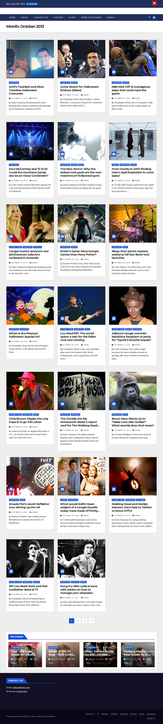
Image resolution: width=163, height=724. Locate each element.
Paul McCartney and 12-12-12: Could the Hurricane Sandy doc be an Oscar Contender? (28, 172)
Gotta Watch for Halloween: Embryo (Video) (79, 88)
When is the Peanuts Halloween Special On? (24, 335)
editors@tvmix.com (21, 687)
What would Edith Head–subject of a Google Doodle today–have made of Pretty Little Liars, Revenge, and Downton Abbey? (79, 510)
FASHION (115, 164)
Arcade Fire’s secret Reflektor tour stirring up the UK (29, 505)
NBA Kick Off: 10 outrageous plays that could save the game (131, 90)
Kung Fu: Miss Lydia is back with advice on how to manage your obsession (78, 589)
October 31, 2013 (19, 98)
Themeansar (50, 716)
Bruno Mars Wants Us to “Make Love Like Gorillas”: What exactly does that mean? (133, 422)
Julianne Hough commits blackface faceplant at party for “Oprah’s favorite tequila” (131, 337)
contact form (21, 691)
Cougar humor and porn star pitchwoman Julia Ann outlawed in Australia (29, 254)
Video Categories (91, 17)
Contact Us (41, 17)
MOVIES (74, 82)
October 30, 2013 (71, 181)
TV (98, 714)
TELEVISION (24, 329)
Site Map (58, 17)
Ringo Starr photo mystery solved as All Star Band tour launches (131, 254)
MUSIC (81, 164)
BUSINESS (151, 714)
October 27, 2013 (71, 598)
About (25, 17)
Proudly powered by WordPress (18, 716)
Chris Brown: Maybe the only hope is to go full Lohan (28, 420)
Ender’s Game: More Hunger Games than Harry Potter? (79, 252)
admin (34, 98)
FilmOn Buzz (14, 82)
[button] (149, 17)
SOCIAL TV (151, 719)
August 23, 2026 (21, 659)
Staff (72, 17)
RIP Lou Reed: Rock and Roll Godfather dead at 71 (28, 587)
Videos (111, 17)
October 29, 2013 (71, 259)
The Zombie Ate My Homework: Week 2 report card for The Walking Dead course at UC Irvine (78, 423)
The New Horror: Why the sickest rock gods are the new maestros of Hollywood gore (80, 172)
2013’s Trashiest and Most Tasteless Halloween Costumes (26, 90)
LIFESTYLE (37, 247)
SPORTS (125, 82)
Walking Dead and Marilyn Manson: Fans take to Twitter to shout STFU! (132, 507)
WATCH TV (90, 714)
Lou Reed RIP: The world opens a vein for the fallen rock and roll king (78, 337)
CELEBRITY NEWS (15, 247)
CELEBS (133, 714)
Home (12, 17)
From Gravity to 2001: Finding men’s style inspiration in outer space (133, 172)
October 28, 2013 (71, 430)
